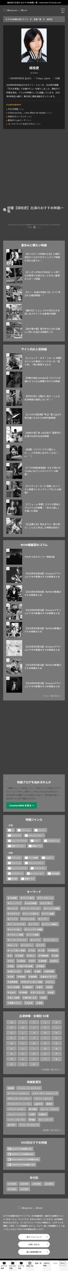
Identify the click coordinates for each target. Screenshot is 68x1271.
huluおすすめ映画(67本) (21, 1148)
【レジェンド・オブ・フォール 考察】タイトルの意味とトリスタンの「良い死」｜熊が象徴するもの (43, 361)
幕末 (29, 971)
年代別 (34, 1177)
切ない (32, 955)
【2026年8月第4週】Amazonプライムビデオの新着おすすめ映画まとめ (43, 575)
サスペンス (16, 835)
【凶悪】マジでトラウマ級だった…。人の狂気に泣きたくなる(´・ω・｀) (42, 452)
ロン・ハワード (45, 1119)
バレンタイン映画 (34, 929)
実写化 (55, 960)
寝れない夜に (15, 971)
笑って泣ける (38, 992)
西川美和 (33, 1109)
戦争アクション (18, 846)
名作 (33, 960)
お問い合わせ (34, 1244)
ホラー (37, 840)
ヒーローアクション (18, 940)
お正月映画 (31, 903)
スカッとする (28, 919)
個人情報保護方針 (34, 1251)
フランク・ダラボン (16, 1109)
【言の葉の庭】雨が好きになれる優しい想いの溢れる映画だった (42, 330)
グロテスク (14, 913)
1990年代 (37, 1183)
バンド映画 (33, 934)
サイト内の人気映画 (34, 349)
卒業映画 (44, 955)
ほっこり (13, 945)
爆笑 (40, 987)
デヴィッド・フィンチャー (19, 1098)
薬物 (44, 997)
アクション (25, 830)
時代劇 (14, 878)
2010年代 (12, 1189)
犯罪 (50, 987)
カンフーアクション (31, 908)
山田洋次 (38, 1103)
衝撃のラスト (15, 1002)
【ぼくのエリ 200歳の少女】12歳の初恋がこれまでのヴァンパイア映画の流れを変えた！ (42, 257)
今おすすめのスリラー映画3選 (40, 556)
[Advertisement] (34, 169)
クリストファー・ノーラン (19, 1103)
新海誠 (32, 1119)
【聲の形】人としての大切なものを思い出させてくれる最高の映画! (42, 312)
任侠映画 (55, 873)
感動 (38, 971)
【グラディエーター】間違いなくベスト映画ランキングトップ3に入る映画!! (43, 489)
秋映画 (24, 992)
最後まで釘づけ (49, 976)
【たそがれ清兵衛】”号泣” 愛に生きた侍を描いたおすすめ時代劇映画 (43, 416)
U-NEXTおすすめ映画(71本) (23, 1164)
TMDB (27, 224)
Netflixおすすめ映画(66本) (22, 1154)
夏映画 (43, 960)
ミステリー (28, 945)
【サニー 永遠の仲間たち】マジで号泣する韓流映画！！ (42, 294)
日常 (11, 976)
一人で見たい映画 (17, 950)
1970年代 (12, 1183)
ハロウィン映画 (16, 934)
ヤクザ (41, 945)
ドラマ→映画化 (50, 924)
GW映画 (13, 898)
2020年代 (24, 1189)
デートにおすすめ (17, 924)
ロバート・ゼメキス (49, 1109)
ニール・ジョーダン (16, 1119)
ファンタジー (51, 940)
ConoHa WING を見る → (21, 805)
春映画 (34, 976)
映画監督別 (34, 1082)
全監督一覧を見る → (52, 1130)
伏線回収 (54, 950)
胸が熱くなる (30, 997)
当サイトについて (34, 1237)
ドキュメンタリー (35, 835)
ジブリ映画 (49, 913)
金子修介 (11, 1124)
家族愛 (41, 966)
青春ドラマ (37, 846)
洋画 (10, 825)
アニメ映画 (33, 857)
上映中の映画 (46, 1264)
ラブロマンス (53, 840)
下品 (32, 950)
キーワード (34, 892)
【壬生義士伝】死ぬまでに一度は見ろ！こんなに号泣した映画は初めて (42, 526)
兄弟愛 (20, 955)
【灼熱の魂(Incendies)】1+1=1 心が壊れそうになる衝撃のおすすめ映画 (43, 379)
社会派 (12, 992)
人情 (42, 950)
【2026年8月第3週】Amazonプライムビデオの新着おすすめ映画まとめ (43, 611)
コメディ (42, 830)
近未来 (30, 1002)
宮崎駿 (11, 1088)
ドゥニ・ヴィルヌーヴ (29, 1124)
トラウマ (34, 924)
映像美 (22, 976)
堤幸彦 (49, 1103)
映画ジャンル (34, 819)
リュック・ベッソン (16, 1114)
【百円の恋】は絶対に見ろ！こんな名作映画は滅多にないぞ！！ (42, 398)
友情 (56, 955)
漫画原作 (29, 987)
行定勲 (32, 1114)
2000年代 (49, 1183)
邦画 (10, 852)
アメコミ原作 (28, 898)
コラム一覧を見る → (52, 695)
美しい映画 (14, 997)
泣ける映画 (14, 987)
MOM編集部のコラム (34, 545)
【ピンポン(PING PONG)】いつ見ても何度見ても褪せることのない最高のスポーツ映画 (42, 275)
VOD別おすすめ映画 (34, 1142)
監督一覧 (38, 1263)
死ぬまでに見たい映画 (32, 981)
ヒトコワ (36, 940)
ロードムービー (37, 873)
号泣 (11, 960)
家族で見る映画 (26, 966)
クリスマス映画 (52, 908)
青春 (40, 1002)
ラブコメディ (39, 868)
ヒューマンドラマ (19, 840)
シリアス (13, 919)
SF (12, 830)
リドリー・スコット (43, 1098)
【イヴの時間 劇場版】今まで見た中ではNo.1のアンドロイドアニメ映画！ (42, 471)
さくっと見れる (31, 913)
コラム (55, 1263)
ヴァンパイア (15, 903)
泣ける (51, 981)
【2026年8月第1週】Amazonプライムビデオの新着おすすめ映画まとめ (43, 685)
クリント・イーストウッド (29, 1088)
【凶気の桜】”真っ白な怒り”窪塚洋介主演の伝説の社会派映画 (43, 434)
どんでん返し (15, 929)
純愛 (52, 992)
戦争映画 (50, 971)
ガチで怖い (47, 903)
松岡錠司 (42, 1114)
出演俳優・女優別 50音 (34, 1016)
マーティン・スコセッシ (18, 1093)
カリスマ (13, 908)
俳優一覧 (30, 1266)
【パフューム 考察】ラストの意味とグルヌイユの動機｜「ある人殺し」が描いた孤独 (42, 507)
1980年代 (24, 1183)
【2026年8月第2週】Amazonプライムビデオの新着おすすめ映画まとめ (43, 648)
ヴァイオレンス (46, 898)
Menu (63, 1263)
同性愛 (22, 960)
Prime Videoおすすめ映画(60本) (25, 1159)
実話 (11, 966)
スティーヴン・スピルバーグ (45, 1093)
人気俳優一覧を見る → (51, 1069)
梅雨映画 (13, 981)
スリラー (44, 919)
